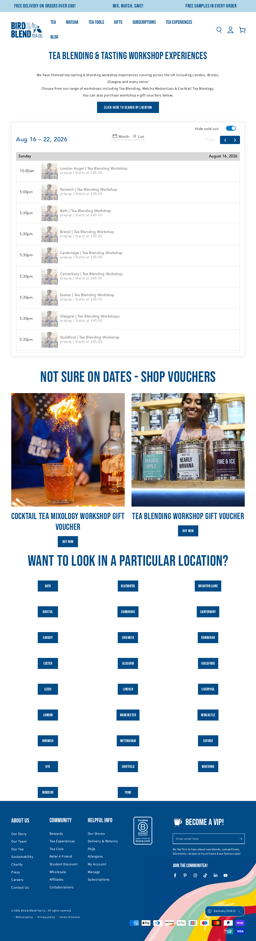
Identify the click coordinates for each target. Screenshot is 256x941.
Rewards (56, 833)
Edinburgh (208, 637)
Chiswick (128, 637)
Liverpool (208, 689)
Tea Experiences (62, 841)
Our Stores (96, 833)
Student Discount (64, 864)
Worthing (208, 766)
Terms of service (70, 917)
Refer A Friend (61, 856)
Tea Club (57, 849)
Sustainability (22, 856)
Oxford (208, 741)
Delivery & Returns (103, 841)
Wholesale (58, 872)
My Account (97, 864)
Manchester (128, 715)
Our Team (19, 841)
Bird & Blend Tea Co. (33, 910)
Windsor (48, 792)
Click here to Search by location (128, 107)
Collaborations (62, 887)
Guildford (208, 663)
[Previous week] (225, 140)
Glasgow (128, 663)
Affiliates (57, 879)
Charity (17, 864)
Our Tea (17, 849)
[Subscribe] (241, 839)
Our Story (19, 834)
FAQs (92, 849)
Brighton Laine (208, 586)
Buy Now (68, 541)
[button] (219, 30)
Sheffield (128, 766)
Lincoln (128, 689)
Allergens (95, 856)
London (48, 715)
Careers (17, 879)
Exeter (48, 663)
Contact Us (20, 887)
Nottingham (128, 741)
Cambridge (128, 612)
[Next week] (235, 140)
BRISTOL (48, 612)
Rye (48, 766)
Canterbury (208, 612)
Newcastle (208, 715)
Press (15, 872)
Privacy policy (46, 917)
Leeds (48, 689)
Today (210, 140)
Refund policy (24, 917)
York (128, 792)
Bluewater (128, 586)
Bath (48, 586)
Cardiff (48, 637)
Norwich (48, 741)
